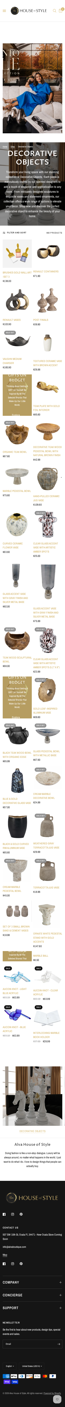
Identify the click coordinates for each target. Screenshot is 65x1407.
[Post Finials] (47, 300)
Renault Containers (45, 271)
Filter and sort (16, 232)
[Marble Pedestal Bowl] (17, 475)
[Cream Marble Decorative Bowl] (47, 777)
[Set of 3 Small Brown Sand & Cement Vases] (17, 911)
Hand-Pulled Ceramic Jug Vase (46, 498)
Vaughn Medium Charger (12, 361)
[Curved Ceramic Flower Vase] (17, 524)
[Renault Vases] (17, 300)
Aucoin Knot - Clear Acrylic (45, 992)
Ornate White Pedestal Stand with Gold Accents (47, 938)
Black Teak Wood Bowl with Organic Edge (17, 755)
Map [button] (5, 1254)
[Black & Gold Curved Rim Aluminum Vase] (17, 825)
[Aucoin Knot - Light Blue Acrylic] (17, 974)
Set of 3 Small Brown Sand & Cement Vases (16, 929)
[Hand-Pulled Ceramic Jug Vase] (47, 478)
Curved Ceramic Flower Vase (13, 545)
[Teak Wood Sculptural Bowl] (17, 639)
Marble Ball (40, 956)
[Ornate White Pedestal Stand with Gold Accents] (47, 914)
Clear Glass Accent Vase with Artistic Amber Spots (45, 547)
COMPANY (11, 1282)
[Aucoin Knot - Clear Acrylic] (47, 975)
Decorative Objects (33, 1131)
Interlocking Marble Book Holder (46, 1035)
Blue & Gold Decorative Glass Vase (17, 801)
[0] (60, 11)
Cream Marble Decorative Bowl (44, 796)
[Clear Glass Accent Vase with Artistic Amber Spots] (47, 524)
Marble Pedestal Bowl (17, 491)
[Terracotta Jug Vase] (47, 870)
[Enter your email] (58, 1344)
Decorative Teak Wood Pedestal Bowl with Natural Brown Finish (47, 451)
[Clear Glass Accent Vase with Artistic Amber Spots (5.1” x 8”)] (47, 640)
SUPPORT (10, 1307)
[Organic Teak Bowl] (17, 433)
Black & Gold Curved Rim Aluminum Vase (16, 846)
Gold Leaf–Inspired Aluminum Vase (45, 711)
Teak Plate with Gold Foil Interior (46, 408)
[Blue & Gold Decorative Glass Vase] (17, 780)
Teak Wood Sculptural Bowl (17, 660)
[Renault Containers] (47, 253)
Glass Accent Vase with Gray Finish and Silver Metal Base (15, 598)
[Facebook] (7, 1214)
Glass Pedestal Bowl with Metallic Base (46, 753)
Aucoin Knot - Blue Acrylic (14, 1029)
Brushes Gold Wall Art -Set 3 (17, 275)
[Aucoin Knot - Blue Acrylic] (17, 1013)
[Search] (55, 11)
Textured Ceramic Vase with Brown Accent (47, 363)
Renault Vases (12, 320)
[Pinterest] (24, 1214)
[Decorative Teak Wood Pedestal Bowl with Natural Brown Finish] (47, 431)
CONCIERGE (13, 1295)
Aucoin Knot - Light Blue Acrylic (15, 991)
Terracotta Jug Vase (46, 887)
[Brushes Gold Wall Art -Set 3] (17, 253)
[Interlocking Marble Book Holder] (47, 1016)
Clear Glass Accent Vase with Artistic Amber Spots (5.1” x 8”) (46, 663)
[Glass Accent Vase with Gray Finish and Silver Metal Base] (17, 575)
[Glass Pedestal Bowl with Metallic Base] (47, 734)
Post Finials (40, 320)
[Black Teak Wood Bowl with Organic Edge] (17, 735)
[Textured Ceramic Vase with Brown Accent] (47, 343)
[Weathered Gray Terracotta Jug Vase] (47, 825)
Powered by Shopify (52, 1393)
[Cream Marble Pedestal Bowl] (17, 869)
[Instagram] (15, 1214)
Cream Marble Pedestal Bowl (12, 889)
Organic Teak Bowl (15, 452)
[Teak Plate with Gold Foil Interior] (47, 387)
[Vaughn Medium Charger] (17, 341)
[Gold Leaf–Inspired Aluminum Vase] (47, 690)
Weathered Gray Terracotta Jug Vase (46, 845)
